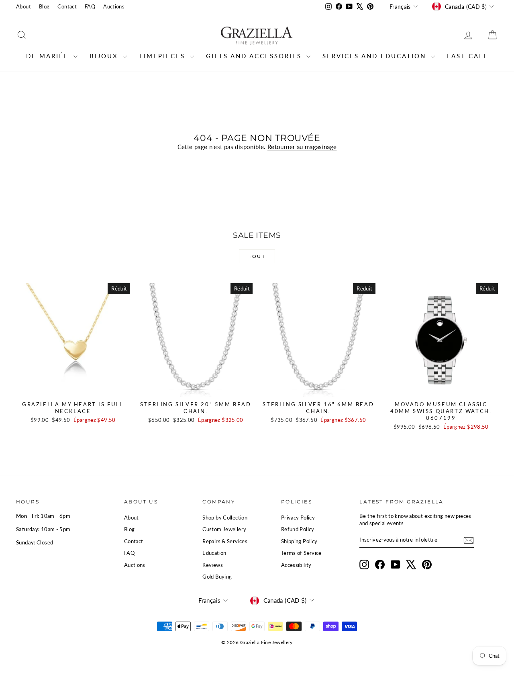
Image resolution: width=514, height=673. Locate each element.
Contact (67, 6)
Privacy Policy (298, 517)
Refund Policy (297, 529)
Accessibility (296, 565)
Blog (44, 6)
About (23, 6)
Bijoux (105, 55)
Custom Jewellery (224, 529)
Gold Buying (217, 576)
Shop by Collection (224, 517)
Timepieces (163, 55)
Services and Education (375, 55)
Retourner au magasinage (302, 146)
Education (214, 553)
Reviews (212, 565)
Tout (257, 256)
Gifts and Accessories (255, 55)
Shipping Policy (299, 541)
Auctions (113, 6)
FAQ (90, 6)
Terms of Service (301, 553)
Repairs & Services (224, 541)
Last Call (467, 55)
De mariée (48, 55)
